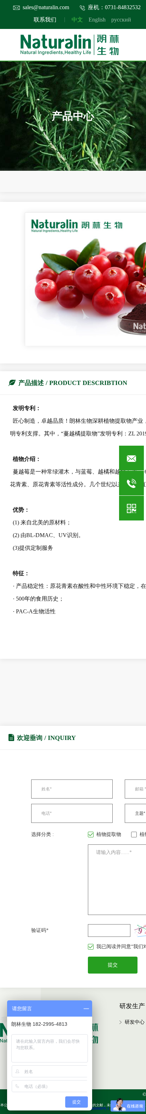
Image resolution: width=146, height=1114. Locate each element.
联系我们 (45, 20)
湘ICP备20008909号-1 (92, 1108)
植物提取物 (108, 834)
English (97, 20)
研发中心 (135, 1022)
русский (121, 20)
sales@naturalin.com (46, 7)
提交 (113, 965)
